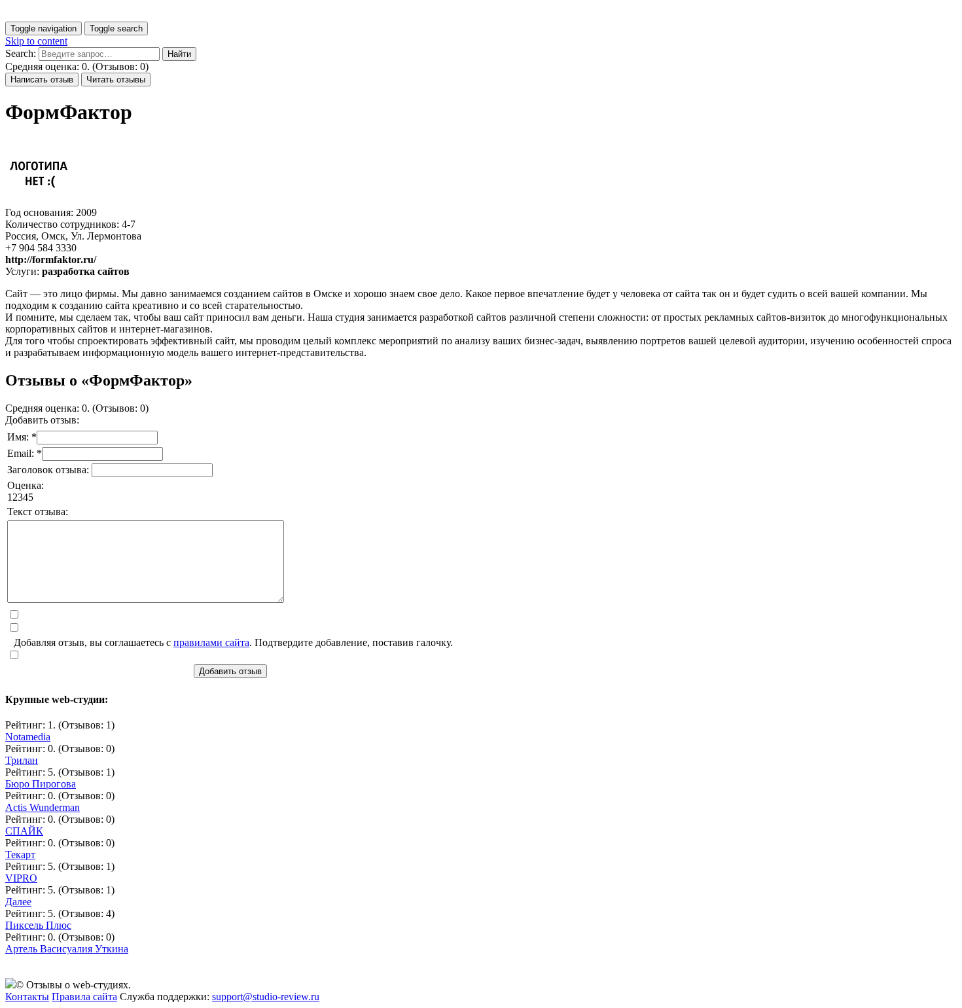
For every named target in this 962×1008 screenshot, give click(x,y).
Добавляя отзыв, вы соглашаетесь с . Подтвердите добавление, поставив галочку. (233, 642)
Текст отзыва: (37, 511)
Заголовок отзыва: (49, 469)
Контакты (27, 996)
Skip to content (36, 40)
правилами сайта (211, 642)
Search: (20, 53)
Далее (18, 901)
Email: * (24, 453)
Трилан (21, 760)
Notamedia (27, 736)
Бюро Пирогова (40, 783)
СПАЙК (24, 831)
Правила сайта (84, 996)
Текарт (20, 854)
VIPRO (21, 878)
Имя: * (22, 436)
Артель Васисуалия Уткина (66, 948)
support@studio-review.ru (265, 996)
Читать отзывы (115, 79)
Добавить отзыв (230, 671)
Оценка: (25, 485)
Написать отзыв (41, 79)
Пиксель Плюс (38, 925)
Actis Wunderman (42, 807)
